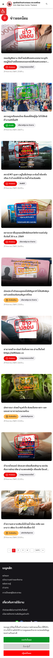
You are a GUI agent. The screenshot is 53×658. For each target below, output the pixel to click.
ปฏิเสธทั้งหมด (26, 653)
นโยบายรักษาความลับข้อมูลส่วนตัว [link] (15, 613)
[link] (3, 11)
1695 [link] (37, 550)
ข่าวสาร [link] (5, 587)
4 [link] (27, 550)
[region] (26, 640)
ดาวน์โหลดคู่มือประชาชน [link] (11, 592)
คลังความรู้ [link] (6, 583)
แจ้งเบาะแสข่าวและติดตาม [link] (12, 579)
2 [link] (18, 550)
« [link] (9, 550)
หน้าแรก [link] (5, 575)
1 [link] (13, 550)
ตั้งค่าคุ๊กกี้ (26, 646)
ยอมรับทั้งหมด (27, 640)
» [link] (42, 550)
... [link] (32, 550)
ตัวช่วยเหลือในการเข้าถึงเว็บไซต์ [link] (14, 609)
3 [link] (22, 550)
